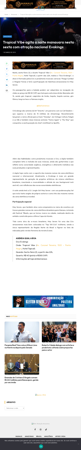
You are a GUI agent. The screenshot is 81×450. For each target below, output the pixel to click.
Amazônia (48, 436)
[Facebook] (7, 69)
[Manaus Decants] (40, 4)
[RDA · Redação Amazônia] (40, 8)
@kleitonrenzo (43, 105)
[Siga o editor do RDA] (43, 302)
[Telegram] (7, 79)
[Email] (7, 90)
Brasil (39, 436)
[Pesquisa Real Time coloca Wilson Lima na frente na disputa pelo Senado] (22, 332)
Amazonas (7, 36)
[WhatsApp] (7, 63)
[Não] (78, 444)
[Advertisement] (40, 19)
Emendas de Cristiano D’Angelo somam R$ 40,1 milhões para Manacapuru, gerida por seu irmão (21, 380)
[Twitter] (7, 74)
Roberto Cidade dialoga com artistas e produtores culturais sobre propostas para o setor (58, 347)
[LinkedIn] (7, 85)
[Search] (75, 8)
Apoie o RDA (60, 436)
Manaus (19, 436)
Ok (41, 446)
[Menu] (6, 8)
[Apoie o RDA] (40, 395)
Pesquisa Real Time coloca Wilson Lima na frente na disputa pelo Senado (21, 346)
